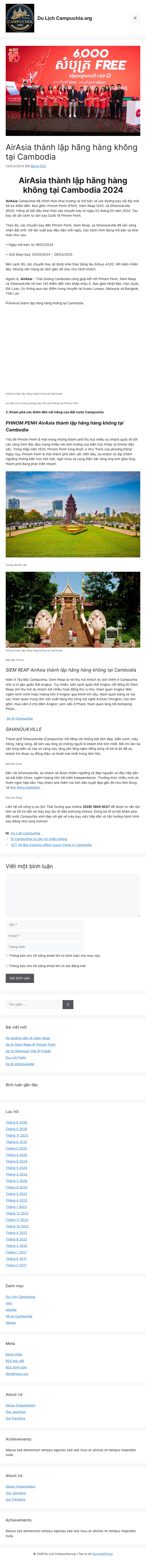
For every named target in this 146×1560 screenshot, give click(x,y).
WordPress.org (17, 1374)
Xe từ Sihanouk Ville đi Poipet (28, 1051)
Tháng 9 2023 (16, 1187)
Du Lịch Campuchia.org (64, 18)
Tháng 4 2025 (16, 1155)
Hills (9, 1303)
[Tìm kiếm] (68, 1004)
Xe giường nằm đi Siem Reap (28, 1038)
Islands (11, 1310)
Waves (11, 1323)
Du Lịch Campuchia (25, 833)
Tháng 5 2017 (16, 1265)
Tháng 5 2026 (16, 1129)
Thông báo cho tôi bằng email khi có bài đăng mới (47, 966)
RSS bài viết (15, 1361)
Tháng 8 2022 (16, 1239)
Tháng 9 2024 (16, 1161)
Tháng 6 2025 (16, 1142)
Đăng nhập (14, 1354)
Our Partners (15, 1418)
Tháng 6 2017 (16, 1259)
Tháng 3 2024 (16, 1181)
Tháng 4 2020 (16, 1246)
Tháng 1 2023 (16, 1207)
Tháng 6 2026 (16, 1122)
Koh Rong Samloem (25, 787)
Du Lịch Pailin (16, 1057)
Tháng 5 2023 (16, 1194)
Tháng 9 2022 (16, 1233)
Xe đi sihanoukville (20, 1064)
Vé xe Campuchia (19, 1316)
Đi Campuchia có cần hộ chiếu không (39, 839)
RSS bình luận (16, 1367)
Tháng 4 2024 (16, 1174)
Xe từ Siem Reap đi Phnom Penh (31, 1044)
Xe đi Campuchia (20, 718)
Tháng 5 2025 (16, 1148)
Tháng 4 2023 (16, 1200)
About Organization (20, 1405)
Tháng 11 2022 (17, 1220)
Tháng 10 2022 (17, 1226)
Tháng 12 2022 (17, 1213)
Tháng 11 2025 (17, 1135)
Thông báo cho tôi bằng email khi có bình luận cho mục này (54, 956)
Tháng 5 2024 (16, 1168)
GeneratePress (102, 1554)
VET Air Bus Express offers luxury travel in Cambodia (51, 845)
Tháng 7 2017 (16, 1252)
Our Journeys (16, 1412)
